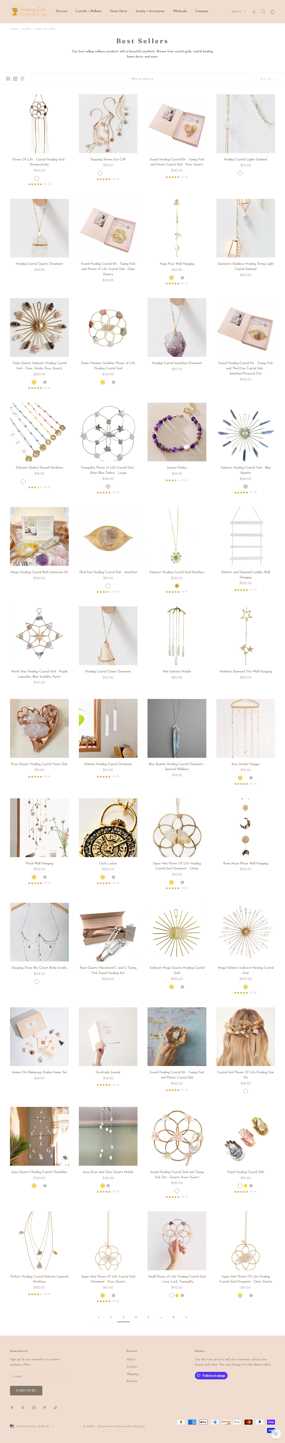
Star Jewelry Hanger (245, 764)
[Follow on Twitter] (23, 1407)
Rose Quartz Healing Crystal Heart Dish (39, 764)
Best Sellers (45, 29)
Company (201, 11)
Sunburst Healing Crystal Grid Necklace (176, 572)
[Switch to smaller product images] (15, 78)
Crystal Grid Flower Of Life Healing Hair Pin (245, 1075)
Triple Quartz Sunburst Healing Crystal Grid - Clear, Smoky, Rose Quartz (39, 366)
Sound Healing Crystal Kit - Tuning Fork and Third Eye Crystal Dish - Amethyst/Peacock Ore (245, 368)
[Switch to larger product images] (8, 78)
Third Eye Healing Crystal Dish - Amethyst (108, 572)
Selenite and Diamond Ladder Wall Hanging (245, 575)
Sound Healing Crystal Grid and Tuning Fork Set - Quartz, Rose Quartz (177, 1175)
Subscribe (26, 1390)
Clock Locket (108, 863)
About (131, 1359)
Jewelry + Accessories (150, 11)
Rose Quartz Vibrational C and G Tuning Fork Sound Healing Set (108, 970)
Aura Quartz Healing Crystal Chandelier (39, 1172)
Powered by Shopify (130, 1426)
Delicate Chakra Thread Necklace (39, 467)
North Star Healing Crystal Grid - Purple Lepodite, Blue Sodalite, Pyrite (39, 674)
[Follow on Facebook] (12, 1407)
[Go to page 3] (186, 1317)
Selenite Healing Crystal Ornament (108, 764)
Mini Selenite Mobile (177, 671)
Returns (132, 1381)
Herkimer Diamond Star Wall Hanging (245, 671)
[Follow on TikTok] (55, 1407)
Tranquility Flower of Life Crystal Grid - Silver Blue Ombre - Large (108, 470)
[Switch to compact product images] (22, 78)
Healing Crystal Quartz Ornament (39, 264)
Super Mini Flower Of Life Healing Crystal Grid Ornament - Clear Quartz (245, 1279)
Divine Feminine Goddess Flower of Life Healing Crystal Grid (108, 366)
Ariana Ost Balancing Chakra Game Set (39, 1072)
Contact (132, 1367)
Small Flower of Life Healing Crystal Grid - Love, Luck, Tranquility (177, 1279)
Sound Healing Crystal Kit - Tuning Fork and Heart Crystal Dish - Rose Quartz (177, 162)
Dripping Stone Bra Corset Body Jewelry (39, 968)
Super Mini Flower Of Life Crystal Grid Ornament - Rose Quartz (108, 1279)
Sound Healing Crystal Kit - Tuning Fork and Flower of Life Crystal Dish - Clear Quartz (108, 269)
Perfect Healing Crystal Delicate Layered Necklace (39, 1279)
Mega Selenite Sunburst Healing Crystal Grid (246, 970)
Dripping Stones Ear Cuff (108, 159)
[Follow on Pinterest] (45, 1407)
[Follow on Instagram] (34, 1407)
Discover (61, 11)
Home (14, 29)
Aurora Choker (177, 467)
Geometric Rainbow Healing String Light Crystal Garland (246, 266)
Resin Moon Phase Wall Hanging (245, 863)
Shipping (132, 1374)
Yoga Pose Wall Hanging (177, 264)
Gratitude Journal (108, 1072)
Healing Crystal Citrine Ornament (108, 671)
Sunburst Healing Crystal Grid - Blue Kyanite (246, 470)
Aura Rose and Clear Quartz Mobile (108, 1172)
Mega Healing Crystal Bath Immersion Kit (39, 572)
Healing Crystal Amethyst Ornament (177, 363)
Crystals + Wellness (89, 11)
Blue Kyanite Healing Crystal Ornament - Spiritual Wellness (177, 767)
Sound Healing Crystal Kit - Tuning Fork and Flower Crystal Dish (177, 1075)
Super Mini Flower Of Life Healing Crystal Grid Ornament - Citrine (177, 866)
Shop (27, 29)
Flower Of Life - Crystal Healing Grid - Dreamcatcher (39, 162)
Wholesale (180, 11)
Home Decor (118, 11)
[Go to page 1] (98, 1317)
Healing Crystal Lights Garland (245, 159)
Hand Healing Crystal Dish (245, 1172)
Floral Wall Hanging (39, 863)
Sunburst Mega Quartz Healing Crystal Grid (176, 970)
